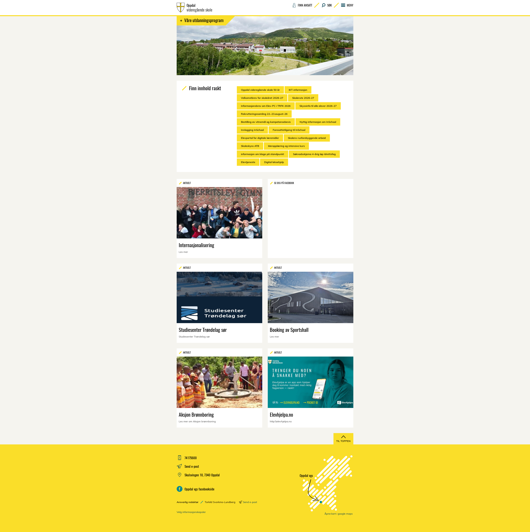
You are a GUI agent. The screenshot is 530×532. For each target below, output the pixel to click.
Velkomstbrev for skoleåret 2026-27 (262, 97)
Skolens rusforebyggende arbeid (307, 138)
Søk (329, 5)
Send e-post (250, 502)
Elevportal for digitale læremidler (260, 138)
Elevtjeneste (248, 162)
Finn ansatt (305, 5)
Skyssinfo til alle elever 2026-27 (318, 105)
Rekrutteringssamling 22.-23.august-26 (264, 113)
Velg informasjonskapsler (191, 512)
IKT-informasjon (298, 89)
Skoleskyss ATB (250, 146)
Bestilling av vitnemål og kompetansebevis (266, 122)
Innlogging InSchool (252, 130)
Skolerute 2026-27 (303, 97)
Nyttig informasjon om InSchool (318, 122)
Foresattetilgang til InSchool (289, 130)
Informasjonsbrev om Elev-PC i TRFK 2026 (266, 105)
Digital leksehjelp (274, 162)
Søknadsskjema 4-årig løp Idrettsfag (314, 154)
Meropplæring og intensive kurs (286, 146)
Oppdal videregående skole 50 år (260, 89)
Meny (350, 5)
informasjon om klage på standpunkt (262, 154)
